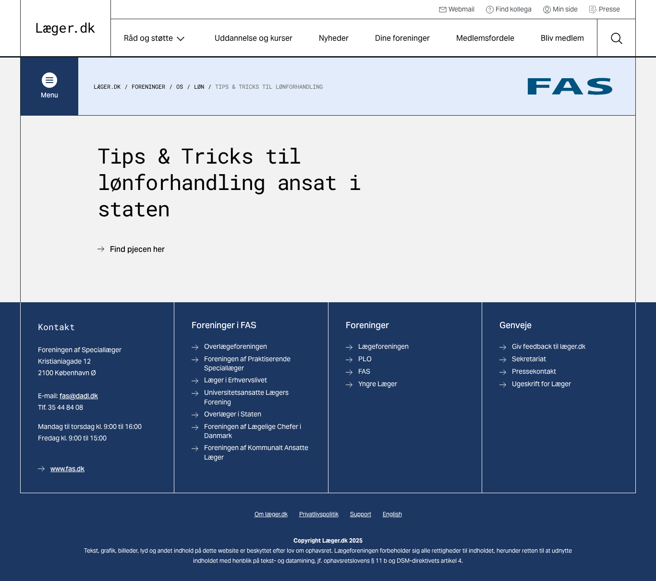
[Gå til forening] (570, 86)
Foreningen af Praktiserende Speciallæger (247, 363)
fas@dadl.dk (79, 395)
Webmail (461, 9)
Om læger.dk (271, 514)
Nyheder (334, 38)
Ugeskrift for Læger (541, 383)
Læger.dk (107, 86)
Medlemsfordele (485, 38)
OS (179, 86)
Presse (609, 9)
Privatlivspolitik (319, 514)
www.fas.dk (67, 468)
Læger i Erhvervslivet (235, 380)
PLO (365, 359)
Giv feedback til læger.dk (548, 346)
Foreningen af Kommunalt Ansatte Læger (256, 452)
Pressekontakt (534, 371)
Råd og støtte (148, 38)
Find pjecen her (137, 249)
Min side (565, 9)
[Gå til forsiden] (65, 29)
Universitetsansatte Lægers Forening (246, 397)
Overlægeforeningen (235, 346)
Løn (199, 86)
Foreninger (148, 86)
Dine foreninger (402, 38)
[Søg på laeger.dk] (616, 38)
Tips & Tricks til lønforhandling (269, 86)
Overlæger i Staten (232, 414)
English (392, 514)
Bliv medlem (562, 38)
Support (360, 514)
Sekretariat (529, 359)
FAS (364, 371)
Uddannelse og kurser (253, 38)
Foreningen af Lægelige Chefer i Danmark (252, 431)
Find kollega (514, 9)
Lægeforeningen (383, 346)
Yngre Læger (377, 383)
